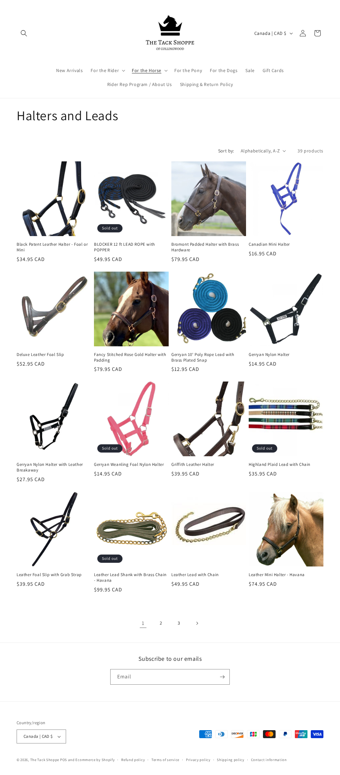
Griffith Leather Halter (192, 464)
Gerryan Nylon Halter (269, 354)
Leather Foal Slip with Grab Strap (49, 574)
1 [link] (143, 623)
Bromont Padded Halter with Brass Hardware (205, 247)
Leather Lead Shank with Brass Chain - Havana (130, 577)
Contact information (269, 759)
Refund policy (133, 759)
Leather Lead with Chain (195, 574)
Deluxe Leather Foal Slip (40, 354)
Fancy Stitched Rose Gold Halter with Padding (130, 357)
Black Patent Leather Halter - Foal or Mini (52, 247)
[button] (24, 33)
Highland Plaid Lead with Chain (279, 464)
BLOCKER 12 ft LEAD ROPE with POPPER (124, 247)
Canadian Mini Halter (269, 244)
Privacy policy (198, 759)
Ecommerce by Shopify (95, 759)
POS (63, 759)
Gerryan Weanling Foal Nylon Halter (129, 464)
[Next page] (197, 623)
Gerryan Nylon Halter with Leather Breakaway (50, 467)
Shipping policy (230, 759)
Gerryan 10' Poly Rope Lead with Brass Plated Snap (202, 357)
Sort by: (226, 151)
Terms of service (165, 759)
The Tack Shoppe (44, 759)
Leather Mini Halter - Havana (277, 574)
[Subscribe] (222, 677)
